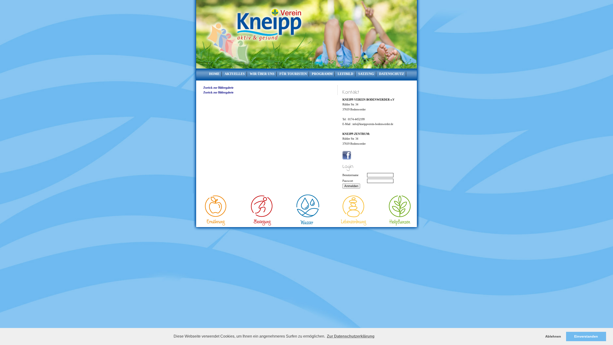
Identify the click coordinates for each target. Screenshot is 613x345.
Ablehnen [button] (553, 336)
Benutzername (350, 175)
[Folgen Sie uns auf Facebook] (346, 158)
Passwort (347, 181)
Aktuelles (235, 74)
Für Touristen (293, 74)
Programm (322, 74)
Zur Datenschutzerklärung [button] (351, 336)
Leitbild (345, 74)
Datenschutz (391, 74)
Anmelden (351, 186)
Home (214, 74)
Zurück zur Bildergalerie (218, 87)
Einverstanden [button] (586, 336)
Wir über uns (262, 74)
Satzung (366, 74)
